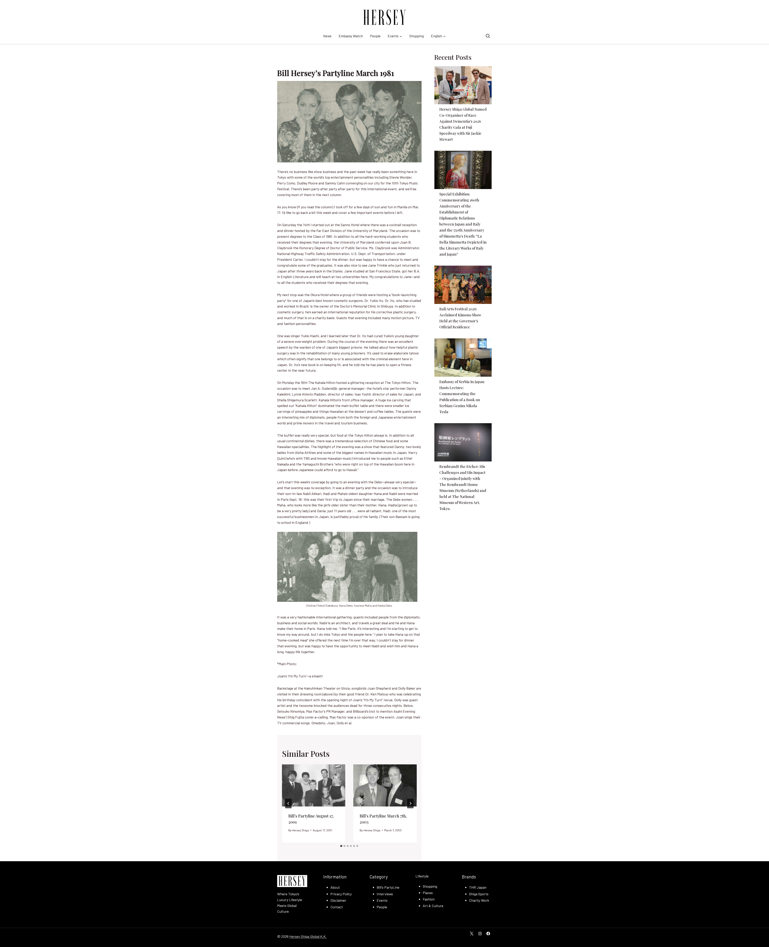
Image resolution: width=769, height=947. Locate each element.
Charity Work (479, 900)
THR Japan (477, 887)
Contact (336, 907)
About (335, 887)
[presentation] (313, 785)
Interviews (385, 894)
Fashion (429, 899)
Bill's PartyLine (388, 887)
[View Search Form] (488, 36)
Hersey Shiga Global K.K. (308, 936)
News (327, 36)
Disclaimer (338, 900)
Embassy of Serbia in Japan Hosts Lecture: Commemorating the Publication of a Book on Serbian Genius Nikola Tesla (461, 396)
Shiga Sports (478, 894)
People (375, 36)
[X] (471, 933)
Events (382, 900)
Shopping (416, 36)
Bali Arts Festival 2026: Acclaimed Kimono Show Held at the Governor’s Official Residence (460, 318)
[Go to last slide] (288, 803)
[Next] (410, 803)
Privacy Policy (341, 894)
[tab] (341, 846)
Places (428, 892)
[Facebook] (488, 933)
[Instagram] (480, 933)
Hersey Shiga (300, 830)
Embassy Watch (351, 36)
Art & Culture (433, 905)
